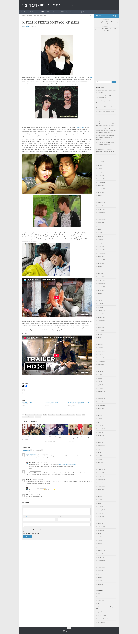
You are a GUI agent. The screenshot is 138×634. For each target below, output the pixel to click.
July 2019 (100, 412)
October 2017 (101, 483)
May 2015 (100, 581)
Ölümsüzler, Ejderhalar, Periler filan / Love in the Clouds (105, 151)
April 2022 (100, 303)
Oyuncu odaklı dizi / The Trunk (52, 402)
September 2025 (101, 189)
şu (91, 77)
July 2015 (100, 574)
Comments (28, 450)
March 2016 (100, 547)
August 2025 (101, 192)
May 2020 (100, 381)
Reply (27, 460)
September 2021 (101, 327)
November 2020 (101, 361)
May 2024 (100, 232)
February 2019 (101, 428)
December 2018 (101, 435)
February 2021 (101, 351)
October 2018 (101, 442)
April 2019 (100, 422)
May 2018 (100, 459)
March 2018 (100, 466)
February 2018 (101, 469)
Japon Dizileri (70, 12)
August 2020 (101, 371)
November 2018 (101, 439)
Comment (25, 507)
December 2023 (101, 249)
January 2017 (101, 513)
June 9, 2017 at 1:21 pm (38, 479)
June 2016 (100, 537)
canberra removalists (31, 454)
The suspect (37, 416)
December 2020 (101, 358)
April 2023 (100, 273)
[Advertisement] (106, 55)
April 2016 (100, 543)
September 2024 (101, 219)
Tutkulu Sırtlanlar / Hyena (29, 437)
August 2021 (101, 330)
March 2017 (100, 506)
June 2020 (100, 378)
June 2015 (100, 577)
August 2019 (101, 408)
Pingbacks (38, 450)
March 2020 (100, 388)
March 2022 (100, 307)
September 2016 (101, 526)
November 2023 (101, 253)
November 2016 (101, 520)
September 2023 (101, 260)
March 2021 (100, 347)
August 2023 (101, 263)
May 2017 (100, 499)
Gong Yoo (45, 414)
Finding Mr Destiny (38, 414)
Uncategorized (101, 622)
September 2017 (101, 486)
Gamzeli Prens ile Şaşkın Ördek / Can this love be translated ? (105, 137)
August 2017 (101, 489)
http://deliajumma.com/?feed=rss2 (67, 464)
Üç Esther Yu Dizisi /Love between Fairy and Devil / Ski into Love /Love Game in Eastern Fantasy (106, 123)
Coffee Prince (30, 414)
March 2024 (100, 239)
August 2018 (101, 449)
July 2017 (100, 493)
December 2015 (101, 557)
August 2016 (101, 530)
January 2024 (101, 246)
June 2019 (100, 415)
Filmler (32, 12)
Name (25, 516)
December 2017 (101, 476)
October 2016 (101, 523)
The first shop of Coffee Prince (28, 416)
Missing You (80, 127)
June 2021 (100, 337)
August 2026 (101, 162)
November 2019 (101, 398)
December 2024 (101, 209)
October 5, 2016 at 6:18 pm (35, 471)
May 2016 (100, 540)
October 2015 (101, 564)
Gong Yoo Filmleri (59, 414)
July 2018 (100, 452)
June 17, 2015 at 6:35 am (43, 454)
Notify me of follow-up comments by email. (33, 529)
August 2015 (101, 570)
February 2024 (101, 243)
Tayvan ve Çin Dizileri (81, 12)
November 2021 (101, 320)
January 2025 (101, 205)
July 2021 (100, 334)
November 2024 (101, 212)
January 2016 (101, 553)
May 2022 (100, 300)
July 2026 (100, 165)
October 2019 (101, 401)
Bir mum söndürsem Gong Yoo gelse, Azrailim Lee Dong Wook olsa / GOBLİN (78, 403)
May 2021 (100, 341)
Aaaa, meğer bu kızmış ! (27, 402)
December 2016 (101, 516)
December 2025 (101, 178)
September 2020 (101, 368)
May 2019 (100, 418)
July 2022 (100, 293)
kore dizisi (73, 414)
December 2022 (101, 280)
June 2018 (100, 456)
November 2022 (101, 283)
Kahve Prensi (67, 414)
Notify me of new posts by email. (31, 533)
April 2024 (100, 236)
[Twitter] (113, 16)
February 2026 (101, 172)
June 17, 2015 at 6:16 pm (42, 462)
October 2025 (101, 185)
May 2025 (100, 199)
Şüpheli (83, 414)
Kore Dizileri (24, 12)
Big (26, 414)
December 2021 (101, 317)
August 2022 (101, 290)
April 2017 (100, 503)
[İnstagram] (115, 16)
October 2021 (101, 324)
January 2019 (101, 432)
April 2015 (100, 584)
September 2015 (101, 567)
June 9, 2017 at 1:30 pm (41, 488)
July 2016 (100, 533)
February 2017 (101, 510)
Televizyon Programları (53, 12)
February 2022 (101, 310)
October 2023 (101, 256)
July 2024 (100, 226)
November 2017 (101, 479)
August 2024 (101, 222)
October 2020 (101, 364)
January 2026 (101, 175)
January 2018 (101, 472)
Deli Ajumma (26, 26)
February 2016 (101, 550)
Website (25, 522)
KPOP (62, 12)
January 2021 (101, 354)
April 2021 (100, 344)
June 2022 (100, 297)
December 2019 (101, 395)
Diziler (24, 16)
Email (59, 516)
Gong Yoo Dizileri (51, 414)
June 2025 (100, 195)
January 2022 (101, 314)
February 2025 (101, 202)
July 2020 (100, 374)
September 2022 (101, 287)
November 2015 (101, 560)
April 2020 (100, 385)
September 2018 (101, 445)
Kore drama (78, 414)
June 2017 (100, 496)
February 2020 (101, 391)
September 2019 (101, 405)
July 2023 (100, 266)
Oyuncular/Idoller (40, 12)
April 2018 (100, 462)
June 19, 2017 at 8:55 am (35, 494)
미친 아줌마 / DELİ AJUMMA (41, 5)
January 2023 (101, 276)
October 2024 (101, 216)
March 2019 (100, 425)
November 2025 (101, 182)
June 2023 (100, 270)
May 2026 (100, 168)
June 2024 (100, 229)
